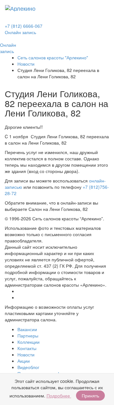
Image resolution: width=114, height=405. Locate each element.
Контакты (26, 348)
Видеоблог (28, 367)
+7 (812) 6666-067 (23, 26)
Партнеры (27, 335)
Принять (90, 395)
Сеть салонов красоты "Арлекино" (52, 57)
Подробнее (59, 395)
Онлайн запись (20, 32)
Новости (26, 64)
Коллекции (28, 342)
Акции (23, 361)
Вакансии (27, 329)
